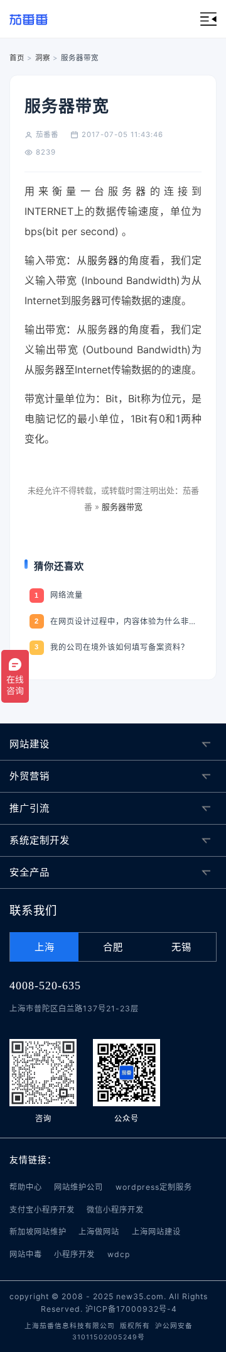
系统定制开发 (39, 840)
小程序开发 (74, 1254)
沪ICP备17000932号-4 (131, 1309)
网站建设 (29, 744)
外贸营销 (29, 776)
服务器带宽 (122, 507)
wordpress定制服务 (154, 1187)
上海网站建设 (156, 1231)
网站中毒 (25, 1254)
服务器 (103, 260)
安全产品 (29, 872)
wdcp (118, 1254)
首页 (16, 57)
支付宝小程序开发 (42, 1209)
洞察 (42, 57)
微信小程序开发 (115, 1209)
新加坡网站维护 (38, 1231)
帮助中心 (25, 1187)
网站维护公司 (78, 1187)
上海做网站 (98, 1231)
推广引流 (29, 808)
